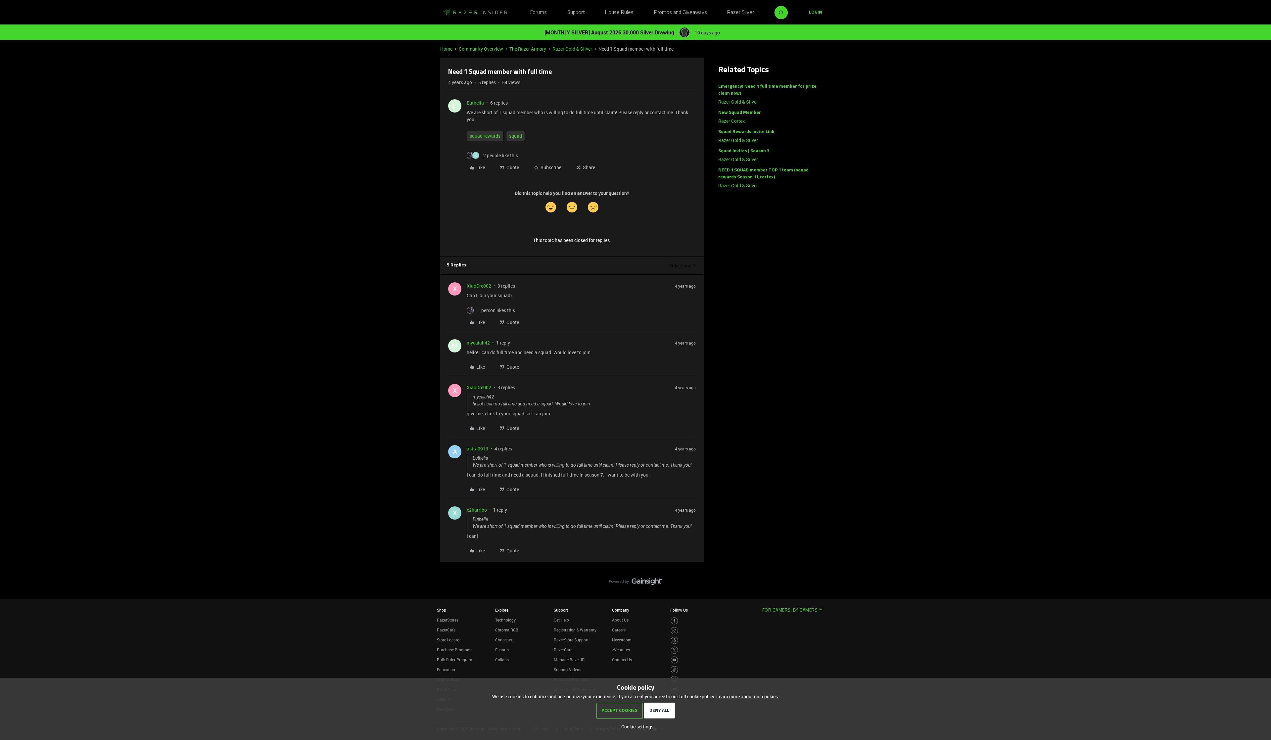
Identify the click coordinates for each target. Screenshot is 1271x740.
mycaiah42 (478, 343)
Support (576, 12)
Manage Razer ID (569, 659)
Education (446, 669)
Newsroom (621, 639)
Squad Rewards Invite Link (746, 132)
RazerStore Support (571, 639)
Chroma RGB (506, 629)
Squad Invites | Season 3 (744, 151)
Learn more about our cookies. (747, 696)
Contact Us (622, 659)
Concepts (503, 639)
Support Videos (567, 669)
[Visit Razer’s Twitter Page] (674, 650)
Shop (441, 610)
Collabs (502, 659)
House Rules (619, 12)
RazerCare (563, 649)
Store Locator (449, 639)
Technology (505, 620)
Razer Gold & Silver (572, 49)
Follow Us (679, 610)
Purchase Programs (454, 649)
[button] (815, 12)
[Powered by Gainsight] (635, 583)
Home (446, 49)
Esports (502, 649)
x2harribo (477, 510)
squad (515, 136)
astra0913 (477, 448)
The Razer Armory (527, 49)
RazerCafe (446, 629)
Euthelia (475, 103)
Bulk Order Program (454, 659)
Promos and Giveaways (680, 12)
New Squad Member (739, 113)
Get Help (561, 620)
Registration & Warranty (575, 629)
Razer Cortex (731, 121)
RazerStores (447, 620)
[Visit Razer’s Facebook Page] (674, 621)
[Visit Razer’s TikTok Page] (674, 670)
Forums (538, 12)
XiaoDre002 (479, 286)
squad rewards (485, 136)
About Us (620, 620)
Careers (619, 629)
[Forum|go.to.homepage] (475, 12)
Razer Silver (740, 12)
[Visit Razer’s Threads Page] (674, 640)
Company (620, 610)
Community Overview (481, 49)
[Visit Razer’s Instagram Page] (674, 630)
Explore (501, 610)
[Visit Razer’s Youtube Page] (674, 660)
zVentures (621, 649)
